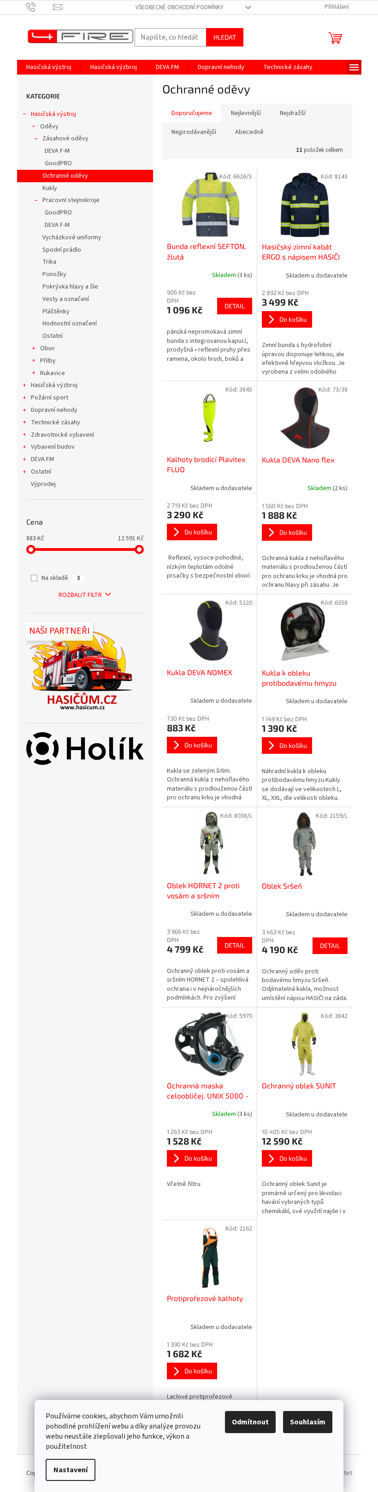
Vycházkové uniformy (71, 237)
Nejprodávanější (193, 132)
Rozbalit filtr (80, 595)
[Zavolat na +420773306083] (39, 7)
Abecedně (249, 132)
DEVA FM (42, 459)
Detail (234, 306)
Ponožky (54, 274)
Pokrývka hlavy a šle (70, 286)
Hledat (224, 37)
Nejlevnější (246, 113)
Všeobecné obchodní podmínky (180, 7)
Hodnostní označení (69, 323)
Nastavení (70, 1470)
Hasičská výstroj (53, 114)
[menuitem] (49, 67)
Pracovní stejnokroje (71, 200)
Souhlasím (307, 1422)
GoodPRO (58, 163)
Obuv (47, 348)
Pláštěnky (56, 311)
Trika (49, 261)
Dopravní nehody (54, 410)
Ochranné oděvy (65, 175)
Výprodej (43, 484)
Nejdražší (293, 113)
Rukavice (52, 373)
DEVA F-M (57, 151)
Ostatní (52, 336)
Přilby (48, 360)
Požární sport (49, 397)
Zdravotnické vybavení (62, 435)
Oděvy (49, 126)
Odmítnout (250, 1422)
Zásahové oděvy (65, 138)
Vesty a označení (65, 299)
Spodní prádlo (61, 249)
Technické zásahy (55, 422)
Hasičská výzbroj (54, 385)
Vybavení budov (53, 446)
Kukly (49, 188)
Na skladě (60, 578)
